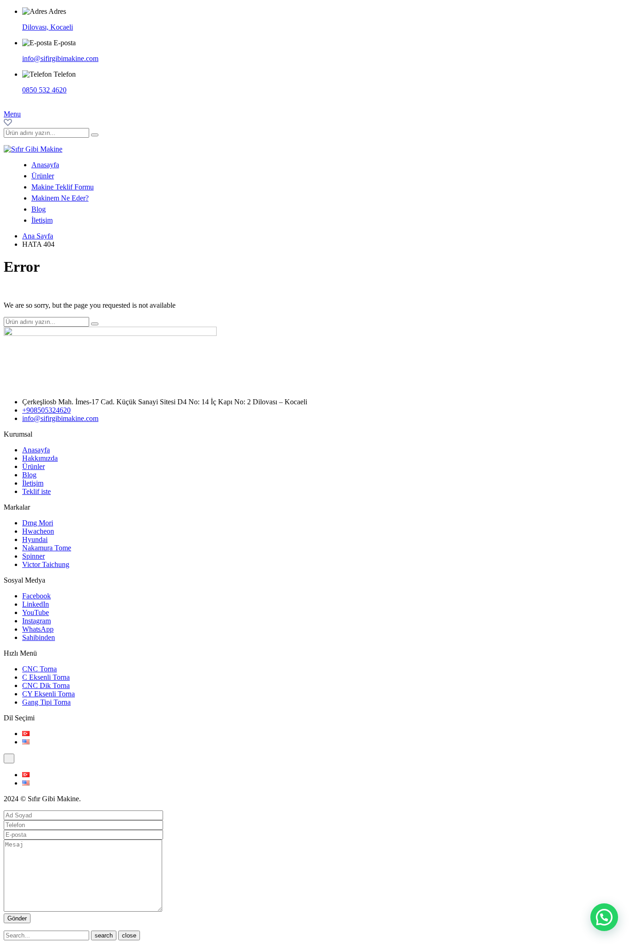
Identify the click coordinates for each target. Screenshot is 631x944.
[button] (604, 917)
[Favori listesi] (8, 124)
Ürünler (42, 176)
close (129, 935)
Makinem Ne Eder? (60, 198)
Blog (38, 209)
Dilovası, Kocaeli (47, 27)
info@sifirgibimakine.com (60, 58)
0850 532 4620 (44, 90)
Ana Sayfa (37, 236)
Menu (12, 114)
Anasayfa (45, 165)
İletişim (42, 220)
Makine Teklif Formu (62, 187)
